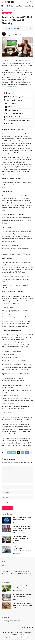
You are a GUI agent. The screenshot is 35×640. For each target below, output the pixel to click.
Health (14, 553)
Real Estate (15, 532)
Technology (6, 13)
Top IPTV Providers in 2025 (14, 100)
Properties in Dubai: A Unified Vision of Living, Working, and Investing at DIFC (22, 528)
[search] (27, 2)
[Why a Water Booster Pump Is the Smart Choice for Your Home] (6, 588)
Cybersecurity (16, 522)
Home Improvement (17, 590)
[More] (18, 28)
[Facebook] (27, 627)
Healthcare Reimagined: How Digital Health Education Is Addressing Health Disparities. (22, 549)
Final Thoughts (10, 123)
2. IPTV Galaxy (12, 107)
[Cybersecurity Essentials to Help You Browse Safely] (6, 520)
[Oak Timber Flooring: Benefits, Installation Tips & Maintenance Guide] (6, 606)
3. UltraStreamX (13, 110)
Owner (8, 33)
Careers (14, 599)
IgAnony (9, 1)
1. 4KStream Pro (12, 103)
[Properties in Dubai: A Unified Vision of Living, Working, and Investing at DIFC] (6, 528)
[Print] (15, 28)
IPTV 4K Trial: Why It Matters (14, 113)
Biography (15, 543)
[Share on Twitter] (9, 28)
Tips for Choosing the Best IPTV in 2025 (18, 120)
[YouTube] (32, 627)
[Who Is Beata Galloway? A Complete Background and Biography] (6, 539)
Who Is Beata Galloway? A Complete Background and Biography (20, 538)
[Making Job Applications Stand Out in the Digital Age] (6, 597)
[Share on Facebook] (6, 28)
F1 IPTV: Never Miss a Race (14, 117)
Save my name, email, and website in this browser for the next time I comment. (17, 502)
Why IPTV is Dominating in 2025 (15, 97)
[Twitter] (29, 627)
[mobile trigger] (3, 2)
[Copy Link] (12, 28)
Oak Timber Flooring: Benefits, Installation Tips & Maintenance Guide (22, 605)
